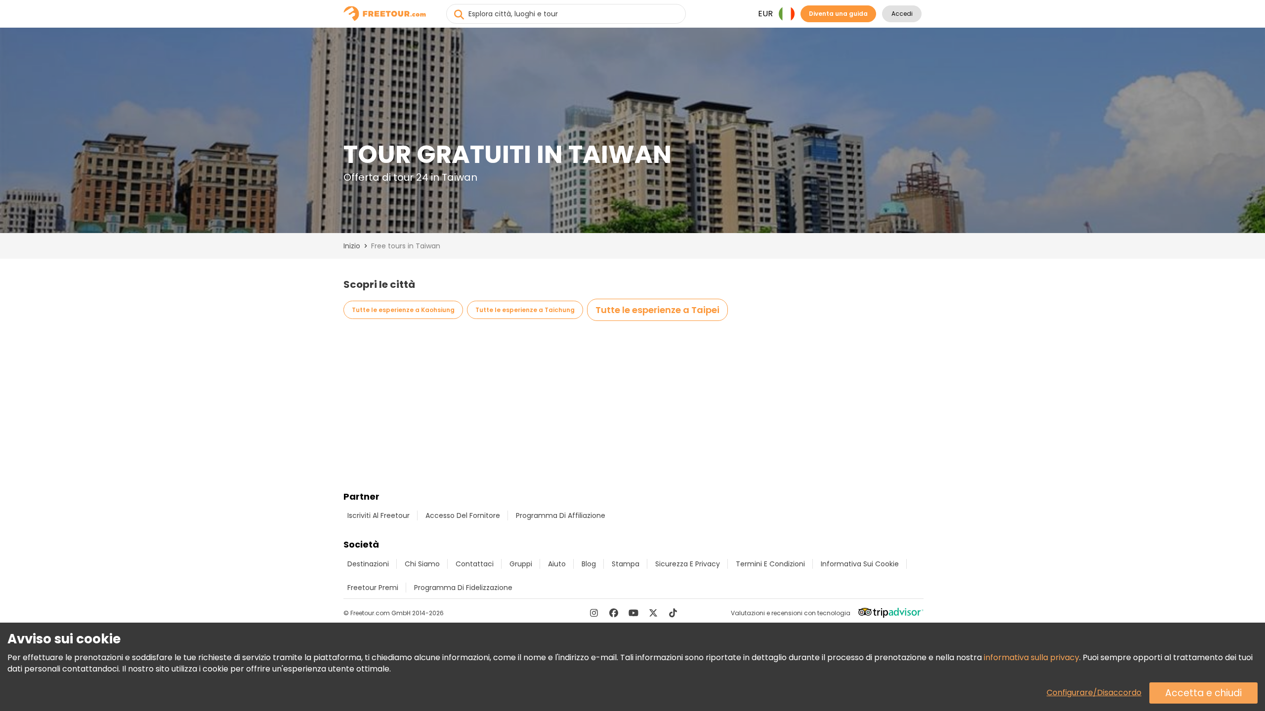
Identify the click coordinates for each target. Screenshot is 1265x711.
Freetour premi (372, 587)
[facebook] (614, 613)
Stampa (625, 564)
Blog (589, 564)
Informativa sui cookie (860, 564)
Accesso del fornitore (462, 515)
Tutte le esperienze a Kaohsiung (403, 310)
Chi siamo (422, 564)
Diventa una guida (838, 13)
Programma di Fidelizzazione (463, 587)
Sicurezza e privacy (687, 564)
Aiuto (557, 564)
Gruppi (520, 564)
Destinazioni (368, 564)
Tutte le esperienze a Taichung (525, 310)
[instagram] (594, 613)
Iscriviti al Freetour (378, 515)
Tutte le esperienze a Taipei (657, 310)
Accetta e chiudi (1203, 693)
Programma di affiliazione (560, 515)
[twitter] (653, 613)
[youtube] (633, 613)
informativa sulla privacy (1031, 657)
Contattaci (475, 564)
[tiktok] (673, 613)
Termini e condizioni (770, 564)
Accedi (902, 13)
